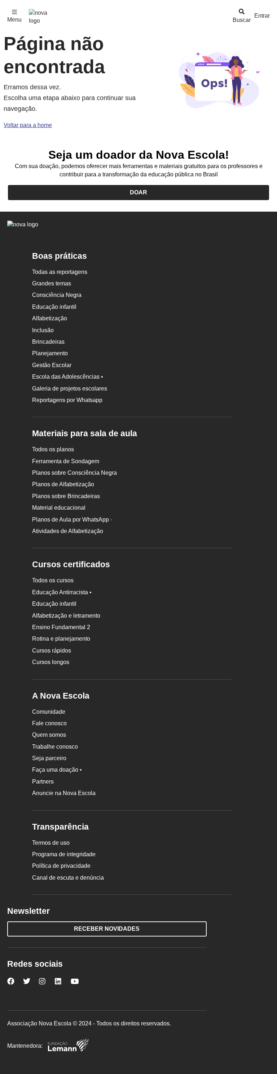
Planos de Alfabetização (63, 484)
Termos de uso (51, 843)
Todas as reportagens (59, 272)
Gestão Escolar (51, 365)
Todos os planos (53, 449)
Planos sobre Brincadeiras (66, 496)
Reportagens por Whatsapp (67, 400)
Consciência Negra (57, 295)
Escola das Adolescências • (67, 377)
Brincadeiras (48, 342)
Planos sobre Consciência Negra (74, 473)
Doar (138, 192)
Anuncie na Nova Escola (64, 793)
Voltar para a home (28, 125)
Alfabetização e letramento (66, 616)
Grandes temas (51, 283)
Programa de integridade (64, 854)
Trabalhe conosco (55, 747)
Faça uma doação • (57, 770)
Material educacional (58, 508)
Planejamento (50, 353)
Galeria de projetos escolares (69, 388)
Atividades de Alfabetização (67, 531)
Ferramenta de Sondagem (65, 461)
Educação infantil (54, 307)
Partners (43, 782)
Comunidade (48, 712)
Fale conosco (49, 723)
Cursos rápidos (51, 650)
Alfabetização (49, 318)
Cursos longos (50, 662)
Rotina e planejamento (61, 639)
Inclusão (43, 330)
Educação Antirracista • (62, 592)
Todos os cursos (53, 580)
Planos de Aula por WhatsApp (72, 519)
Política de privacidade (61, 866)
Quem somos (49, 735)
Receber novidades (107, 929)
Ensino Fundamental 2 (61, 627)
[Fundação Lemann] (68, 1046)
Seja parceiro (49, 758)
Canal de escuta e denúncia (68, 878)
